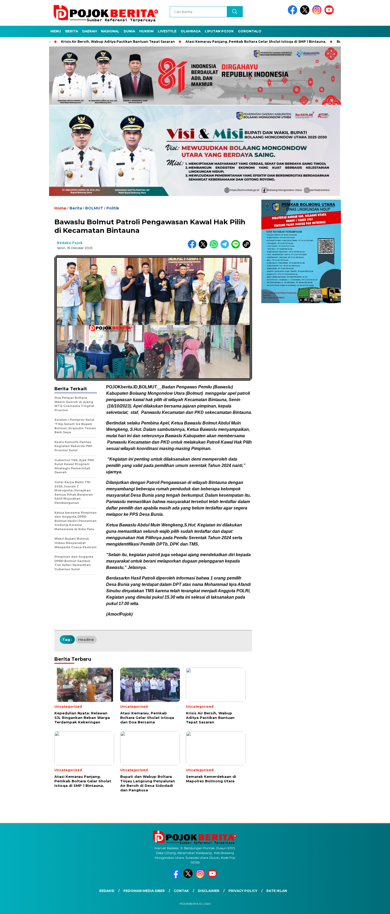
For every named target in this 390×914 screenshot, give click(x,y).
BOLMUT (94, 208)
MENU (55, 31)
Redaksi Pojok (70, 243)
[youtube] (330, 13)
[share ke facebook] (193, 247)
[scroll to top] (374, 905)
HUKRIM (146, 31)
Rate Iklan (276, 891)
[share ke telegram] (225, 247)
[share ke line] (236, 247)
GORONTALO (249, 31)
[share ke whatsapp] (215, 247)
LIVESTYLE (167, 31)
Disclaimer (208, 891)
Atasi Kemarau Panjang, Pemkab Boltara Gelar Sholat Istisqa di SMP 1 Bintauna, (226, 42)
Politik (112, 208)
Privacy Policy (242, 891)
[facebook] (293, 13)
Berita (71, 31)
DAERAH (89, 31)
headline (86, 639)
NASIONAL (110, 31)
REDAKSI (106, 891)
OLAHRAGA (191, 31)
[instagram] (317, 13)
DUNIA (129, 31)
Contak (181, 891)
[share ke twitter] (204, 247)
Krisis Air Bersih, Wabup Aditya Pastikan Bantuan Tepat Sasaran (88, 42)
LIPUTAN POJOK (219, 31)
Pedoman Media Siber (144, 891)
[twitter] (305, 13)
